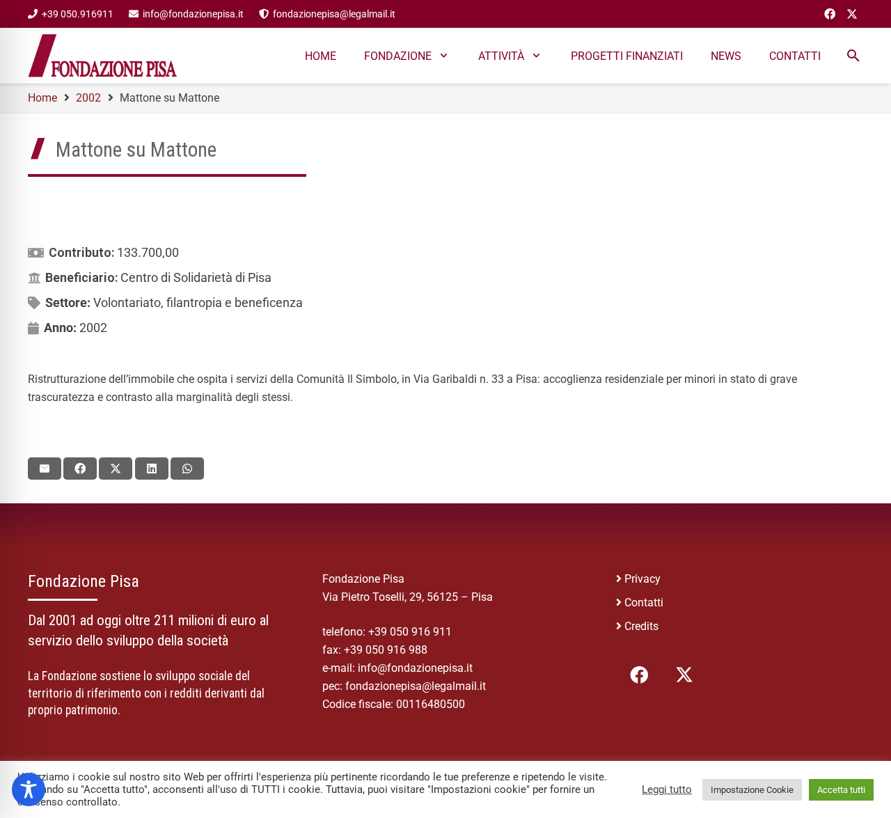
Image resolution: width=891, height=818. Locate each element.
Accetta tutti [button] (841, 790)
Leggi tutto (667, 789)
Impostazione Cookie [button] (752, 790)
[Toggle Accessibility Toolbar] (28, 789)
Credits (641, 626)
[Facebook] (830, 14)
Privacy (642, 578)
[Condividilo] (80, 468)
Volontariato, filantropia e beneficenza (198, 302)
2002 (93, 327)
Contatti (643, 602)
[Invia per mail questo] (44, 468)
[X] (852, 14)
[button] (443, 55)
